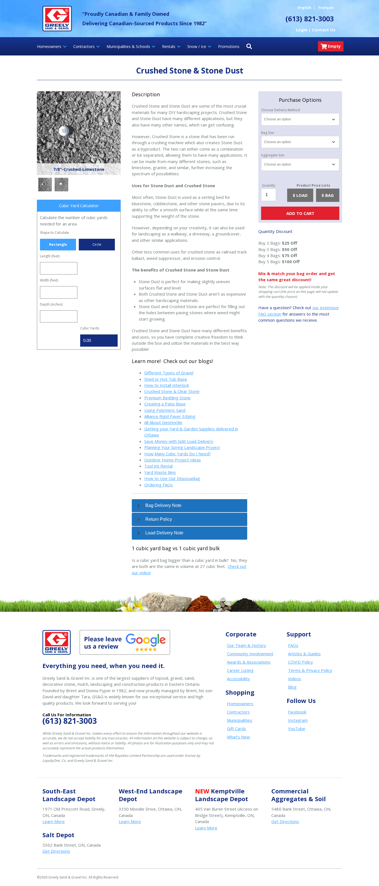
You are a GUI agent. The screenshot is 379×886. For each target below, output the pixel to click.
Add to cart (300, 213)
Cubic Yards (89, 328)
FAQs (293, 645)
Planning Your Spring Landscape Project (182, 447)
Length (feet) (49, 256)
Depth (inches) (51, 304)
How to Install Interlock (166, 385)
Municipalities (239, 720)
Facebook (297, 712)
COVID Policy (300, 662)
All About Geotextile (163, 422)
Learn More (53, 821)
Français (326, 7)
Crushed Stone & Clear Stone (171, 391)
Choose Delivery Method (280, 110)
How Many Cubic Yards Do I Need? (177, 453)
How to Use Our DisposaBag (172, 478)
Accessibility (238, 678)
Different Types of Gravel (168, 372)
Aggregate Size (272, 155)
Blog (292, 687)
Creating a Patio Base (165, 404)
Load (302, 195)
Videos (294, 678)
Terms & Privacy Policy (310, 670)
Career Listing (240, 670)
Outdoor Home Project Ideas (172, 460)
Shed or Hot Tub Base (165, 379)
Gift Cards (236, 728)
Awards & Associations (249, 662)
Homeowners (240, 703)
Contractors (238, 712)
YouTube (296, 728)
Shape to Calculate (54, 232)
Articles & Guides (304, 653)
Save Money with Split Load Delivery (178, 441)
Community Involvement (250, 653)
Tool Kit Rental (158, 466)
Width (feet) (49, 280)
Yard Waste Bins (160, 472)
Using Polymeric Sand (164, 410)
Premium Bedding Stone (167, 397)
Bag (329, 195)
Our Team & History (246, 645)
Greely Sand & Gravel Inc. (57, 18)
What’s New (238, 737)
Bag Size (267, 132)
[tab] (189, 505)
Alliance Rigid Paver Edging (169, 416)
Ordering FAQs (158, 485)
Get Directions (285, 821)
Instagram (298, 720)
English (304, 7)
